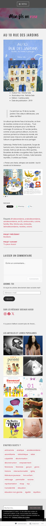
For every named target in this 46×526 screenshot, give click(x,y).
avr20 (20, 221)
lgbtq (32, 471)
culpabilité (9, 458)
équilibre (36, 492)
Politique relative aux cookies (21, 517)
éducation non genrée (13, 492)
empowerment (25, 463)
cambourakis (28, 221)
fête (11, 224)
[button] (40, 172)
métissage (9, 479)
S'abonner (9, 299)
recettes (22, 226)
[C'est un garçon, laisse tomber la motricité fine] (33, 408)
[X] (13, 314)
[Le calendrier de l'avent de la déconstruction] (33, 387)
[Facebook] (9, 314)
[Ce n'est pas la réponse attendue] (13, 408)
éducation (22, 488)
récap (22, 484)
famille (6, 224)
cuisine (37, 221)
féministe (19, 467)
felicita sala (18, 224)
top (28, 484)
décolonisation (21, 458)
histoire (8, 471)
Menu (24, 4)
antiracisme (9, 450)
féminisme (9, 467)
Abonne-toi (8, 283)
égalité (28, 492)
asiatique (20, 450)
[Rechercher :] (23, 508)
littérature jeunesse (12, 475)
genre (36, 467)
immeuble (27, 224)
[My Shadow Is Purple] (13, 429)
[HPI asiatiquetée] (33, 346)
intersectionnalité (21, 471)
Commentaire (34, 279)
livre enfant (27, 475)
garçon (29, 467)
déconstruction (11, 463)
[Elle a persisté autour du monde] (13, 366)
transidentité (10, 488)
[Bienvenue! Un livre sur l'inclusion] (13, 387)
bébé (33, 454)
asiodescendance (10, 221)
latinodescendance (10, 226)
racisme (30, 479)
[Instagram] (5, 314)
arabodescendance (32, 219)
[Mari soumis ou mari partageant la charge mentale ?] (13, 346)
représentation (11, 484)
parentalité (20, 479)
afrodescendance (17, 219)
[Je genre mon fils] (33, 429)
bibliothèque (23, 454)
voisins (29, 226)
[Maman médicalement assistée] (33, 366)
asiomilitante (10, 454)
